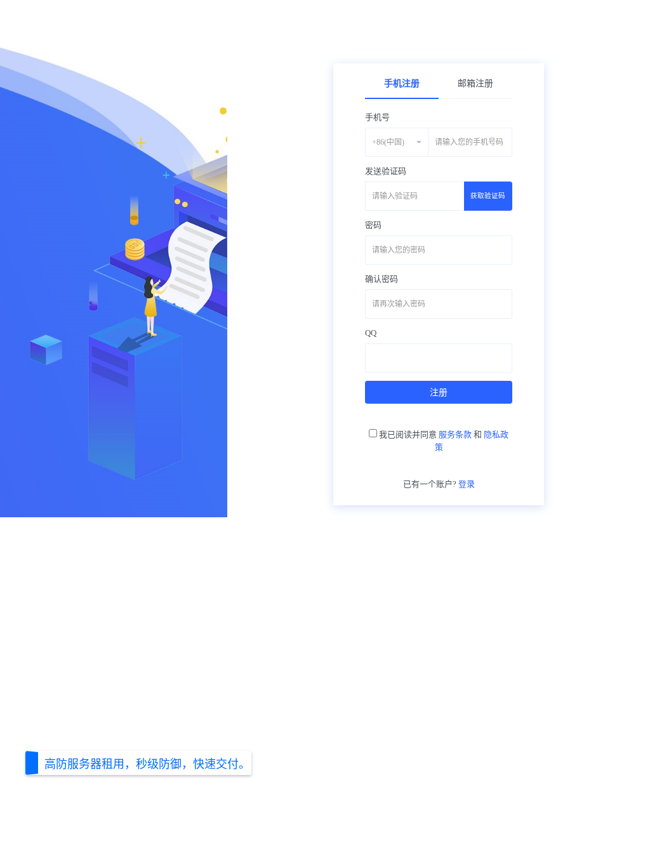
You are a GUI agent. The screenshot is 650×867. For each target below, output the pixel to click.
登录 (466, 484)
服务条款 (455, 434)
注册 (439, 392)
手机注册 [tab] (402, 83)
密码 (373, 225)
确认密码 (381, 279)
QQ (370, 333)
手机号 (377, 117)
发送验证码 (385, 171)
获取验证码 (487, 195)
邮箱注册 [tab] (475, 83)
